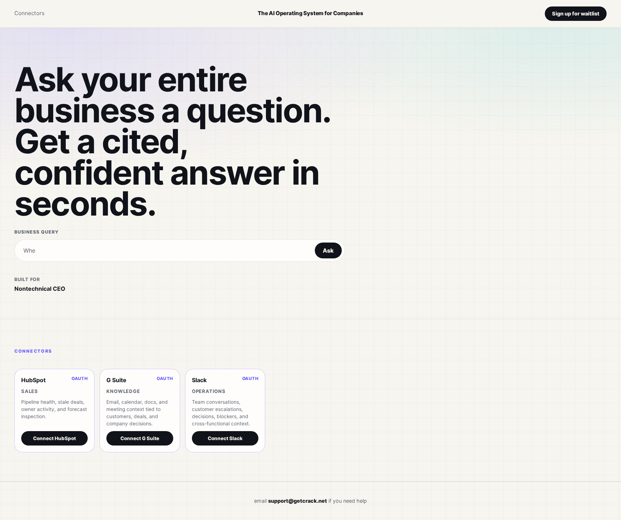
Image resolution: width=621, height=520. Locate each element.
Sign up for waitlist (575, 13)
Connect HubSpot (54, 438)
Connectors (29, 13)
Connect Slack (225, 438)
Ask (328, 250)
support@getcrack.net (297, 501)
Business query (36, 232)
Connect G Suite (139, 438)
